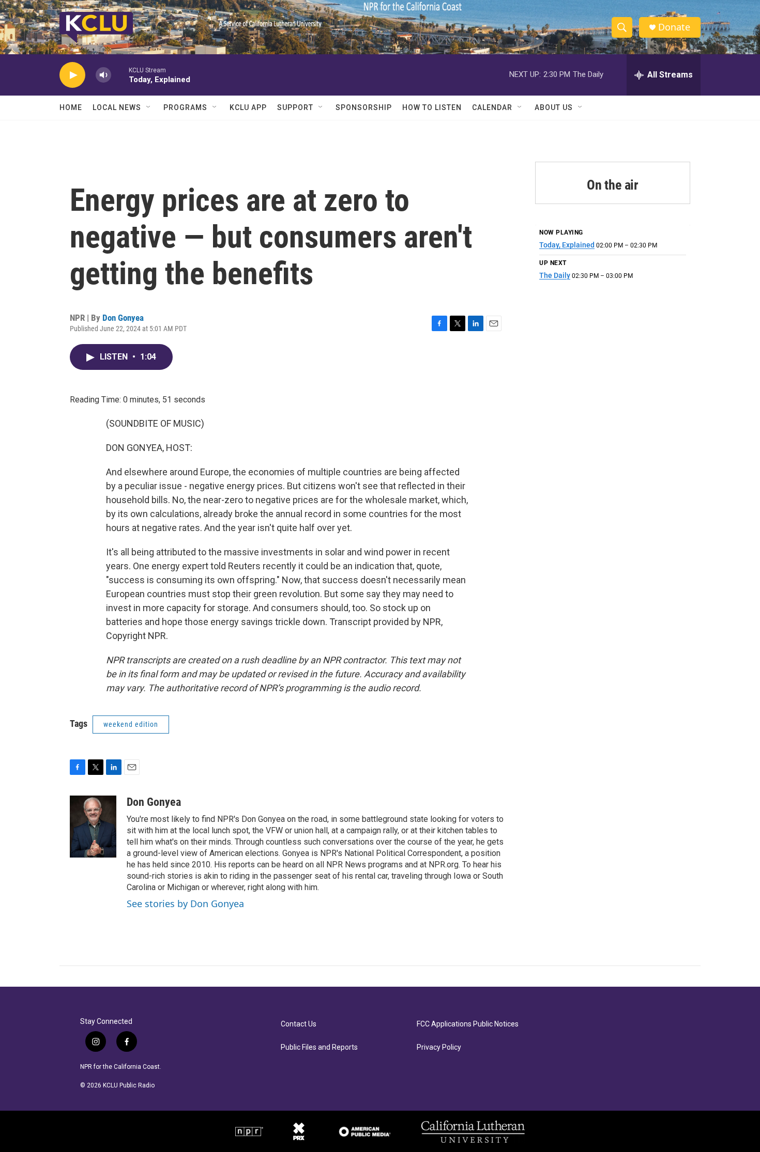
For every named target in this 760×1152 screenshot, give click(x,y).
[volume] (103, 75)
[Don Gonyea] (93, 827)
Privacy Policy (439, 1047)
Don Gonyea (123, 318)
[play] (72, 75)
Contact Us (298, 1024)
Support (295, 107)
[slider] (119, 74)
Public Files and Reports (319, 1047)
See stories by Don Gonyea (185, 903)
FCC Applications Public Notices (468, 1024)
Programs (185, 107)
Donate (674, 27)
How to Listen (432, 107)
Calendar (492, 107)
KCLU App (248, 107)
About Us (554, 107)
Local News (117, 107)
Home (70, 107)
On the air (613, 185)
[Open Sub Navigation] (149, 107)
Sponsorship (364, 107)
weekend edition (130, 724)
